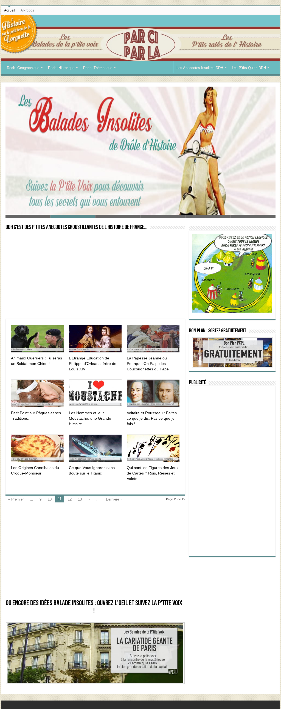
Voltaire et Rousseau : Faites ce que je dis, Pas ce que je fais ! (152, 418)
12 (70, 499)
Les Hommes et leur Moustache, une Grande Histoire (90, 418)
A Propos (27, 10)
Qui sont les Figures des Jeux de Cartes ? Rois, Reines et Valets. (152, 473)
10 (50, 499)
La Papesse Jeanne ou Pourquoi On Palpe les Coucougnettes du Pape (148, 363)
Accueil (9, 10)
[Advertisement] (95, 275)
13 (80, 499)
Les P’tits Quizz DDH (249, 68)
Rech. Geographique (23, 68)
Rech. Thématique (97, 68)
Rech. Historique (61, 68)
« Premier (16, 499)
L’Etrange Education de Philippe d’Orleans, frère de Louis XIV (92, 363)
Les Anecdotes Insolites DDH (199, 68)
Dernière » (114, 499)
